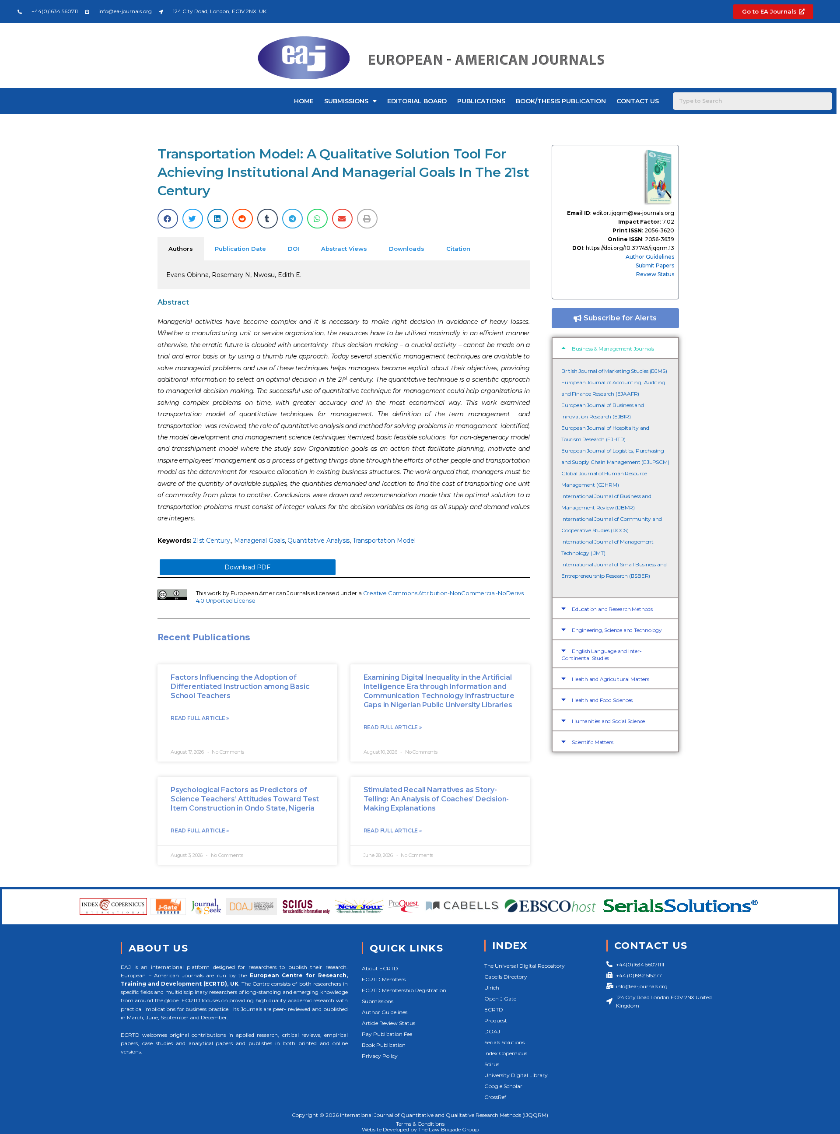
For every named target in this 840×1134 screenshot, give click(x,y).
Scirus (491, 1064)
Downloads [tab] (406, 248)
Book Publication (384, 1045)
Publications (481, 101)
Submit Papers (655, 265)
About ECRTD (380, 968)
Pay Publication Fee (387, 1034)
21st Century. (212, 540)
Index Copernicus (505, 1053)
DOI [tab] (293, 248)
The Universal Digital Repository (524, 965)
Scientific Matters (592, 742)
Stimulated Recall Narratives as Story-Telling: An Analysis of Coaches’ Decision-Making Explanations (436, 799)
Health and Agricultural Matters (610, 679)
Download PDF (247, 567)
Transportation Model (384, 540)
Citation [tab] (458, 248)
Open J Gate (500, 998)
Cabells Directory (505, 976)
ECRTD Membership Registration (404, 990)
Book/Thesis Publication (561, 101)
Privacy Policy (380, 1056)
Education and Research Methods (612, 609)
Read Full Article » (200, 718)
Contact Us (637, 101)
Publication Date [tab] (240, 248)
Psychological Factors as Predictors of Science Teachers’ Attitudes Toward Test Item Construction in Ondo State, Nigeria (245, 799)
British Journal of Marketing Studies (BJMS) (614, 371)
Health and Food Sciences (602, 700)
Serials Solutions (504, 1042)
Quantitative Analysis (318, 540)
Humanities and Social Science (608, 721)
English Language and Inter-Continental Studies (601, 654)
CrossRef (495, 1097)
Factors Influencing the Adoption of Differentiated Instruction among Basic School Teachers (240, 686)
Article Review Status (388, 1023)
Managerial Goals (259, 540)
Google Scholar (503, 1086)
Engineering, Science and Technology (617, 630)
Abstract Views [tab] (344, 248)
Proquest (495, 1020)
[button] (168, 218)
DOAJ (492, 1031)
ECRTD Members (384, 979)
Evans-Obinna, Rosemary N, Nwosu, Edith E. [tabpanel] (233, 275)
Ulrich (491, 987)
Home (304, 101)
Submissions (346, 101)
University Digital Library (516, 1075)
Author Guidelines (650, 256)
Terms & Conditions (420, 1123)
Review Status (655, 274)
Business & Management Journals (613, 348)
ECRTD (493, 1009)
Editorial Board (417, 101)
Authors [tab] (180, 248)
